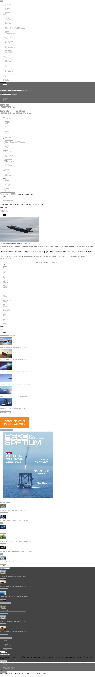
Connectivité (7, 55)
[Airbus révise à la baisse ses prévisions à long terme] (6, 393)
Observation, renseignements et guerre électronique (15, 28)
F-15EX (4, 288)
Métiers (4, 64)
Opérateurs (7, 60)
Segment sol (7, 12)
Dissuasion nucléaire (6, 283)
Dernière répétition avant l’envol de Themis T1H (13, 510)
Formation (7, 66)
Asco (3, 267)
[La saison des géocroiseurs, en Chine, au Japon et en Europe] (3, 549)
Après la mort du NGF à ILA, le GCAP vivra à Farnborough (15, 541)
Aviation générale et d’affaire (10, 41)
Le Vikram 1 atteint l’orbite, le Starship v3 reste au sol (15, 520)
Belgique (4, 271)
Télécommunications (9, 5)
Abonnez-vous (5, 79)
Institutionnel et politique (10, 33)
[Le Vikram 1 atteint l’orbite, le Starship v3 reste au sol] (3, 518)
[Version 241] (28, 497)
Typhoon (4, 323)
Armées (6, 34)
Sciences (6, 10)
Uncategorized (3, 543)
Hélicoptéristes (8, 19)
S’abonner (57, 262)
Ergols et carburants (8, 52)
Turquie (4, 321)
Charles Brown (5, 277)
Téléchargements (6, 80)
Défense (4, 24)
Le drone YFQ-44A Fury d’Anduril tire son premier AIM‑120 (15, 384)
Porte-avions (5, 307)
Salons (6, 22)
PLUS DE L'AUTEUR (12, 335)
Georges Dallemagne (7, 297)
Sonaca (4, 319)
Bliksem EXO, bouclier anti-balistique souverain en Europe (16, 372)
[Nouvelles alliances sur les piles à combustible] (3, 528)
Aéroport (6, 38)
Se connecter (5, 84)
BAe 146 (4, 268)
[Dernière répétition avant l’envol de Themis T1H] (3, 507)
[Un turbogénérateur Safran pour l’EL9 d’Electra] (6, 345)
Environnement (6, 67)
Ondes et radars (8, 53)
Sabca (4, 315)
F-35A (4, 292)
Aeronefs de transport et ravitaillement (12, 27)
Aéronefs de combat (9, 26)
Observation (7, 9)
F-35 (4, 291)
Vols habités (7, 8)
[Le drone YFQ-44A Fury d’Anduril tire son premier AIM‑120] (6, 381)
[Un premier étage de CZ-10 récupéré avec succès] (6, 406)
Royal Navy (5, 313)
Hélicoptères (7, 42)
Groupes (6, 15)
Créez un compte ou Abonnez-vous (8, 100)
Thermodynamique (8, 51)
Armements (7, 31)
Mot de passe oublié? (4, 91)
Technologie (5, 46)
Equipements (7, 29)
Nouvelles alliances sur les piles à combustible (13, 531)
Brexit (4, 273)
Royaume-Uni (5, 314)
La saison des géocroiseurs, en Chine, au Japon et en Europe (16, 551)
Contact (4, 96)
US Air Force (5, 324)
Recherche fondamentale (10, 47)
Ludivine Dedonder (6, 302)
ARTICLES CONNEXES (4, 335)
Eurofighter (5, 287)
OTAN (4, 305)
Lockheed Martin (6, 301)
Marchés (6, 62)
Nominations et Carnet (9, 74)
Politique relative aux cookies (36, 675)
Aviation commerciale (9, 37)
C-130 (4, 276)
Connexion (5, 78)
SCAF (4, 318)
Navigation (7, 13)
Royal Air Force (5, 311)
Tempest (4, 320)
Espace (4, 3)
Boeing (4, 272)
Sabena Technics (6, 316)
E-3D (4, 285)
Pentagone (5, 306)
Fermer (1, 1)
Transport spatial (8, 4)
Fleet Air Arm (5, 296)
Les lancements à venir (9, 72)
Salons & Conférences (9, 71)
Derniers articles (5, 502)
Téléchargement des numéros (8, 668)
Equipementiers (8, 18)
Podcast (4, 76)
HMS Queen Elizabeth (7, 299)
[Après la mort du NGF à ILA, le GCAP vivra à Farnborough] (3, 538)
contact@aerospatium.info (12, 659)
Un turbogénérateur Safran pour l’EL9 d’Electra (13, 347)
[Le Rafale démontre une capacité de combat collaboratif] (6, 357)
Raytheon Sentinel (6, 310)
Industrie (4, 14)
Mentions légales (5, 98)
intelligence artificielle (7, 300)
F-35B (4, 294)
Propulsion (7, 7)
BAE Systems (5, 269)
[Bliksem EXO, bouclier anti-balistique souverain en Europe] (6, 369)
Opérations (7, 32)
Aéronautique (5, 36)
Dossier (4, 75)
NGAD (4, 304)
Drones (4, 56)
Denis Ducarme (5, 282)
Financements (7, 20)
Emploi (6, 65)
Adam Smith (5, 266)
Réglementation (8, 23)
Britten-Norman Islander (7, 275)
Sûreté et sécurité (8, 45)
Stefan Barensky (5, 207)
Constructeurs (7, 17)
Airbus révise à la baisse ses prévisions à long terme (14, 396)
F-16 (4, 290)
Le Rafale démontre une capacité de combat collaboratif (15, 359)
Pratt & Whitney (6, 309)
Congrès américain (6, 280)
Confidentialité (5, 99)
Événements (7, 70)
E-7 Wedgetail (5, 286)
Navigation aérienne (9, 39)
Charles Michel (5, 278)
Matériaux (7, 48)
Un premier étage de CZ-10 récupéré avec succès (12, 408)
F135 (4, 295)
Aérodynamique (8, 50)
